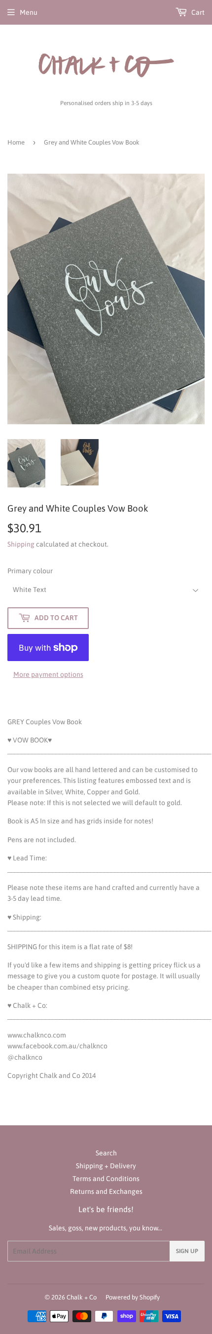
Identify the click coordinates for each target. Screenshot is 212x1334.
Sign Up (187, 1251)
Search (106, 1153)
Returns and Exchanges (106, 1191)
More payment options (48, 674)
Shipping (21, 544)
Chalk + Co (82, 1297)
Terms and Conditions (106, 1179)
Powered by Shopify (133, 1297)
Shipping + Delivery (106, 1166)
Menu (28, 12)
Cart (197, 12)
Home (16, 142)
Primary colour (30, 571)
